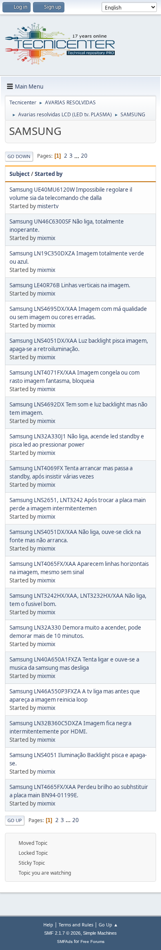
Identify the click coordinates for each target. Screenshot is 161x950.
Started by (49, 174)
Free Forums (92, 941)
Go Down (19, 156)
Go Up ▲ (108, 924)
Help (48, 924)
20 (84, 155)
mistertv (48, 206)
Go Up (14, 820)
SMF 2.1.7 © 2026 (62, 933)
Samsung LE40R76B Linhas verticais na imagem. (69, 285)
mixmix (46, 238)
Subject (19, 174)
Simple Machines (100, 933)
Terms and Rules (76, 924)
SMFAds (65, 941)
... (77, 155)
